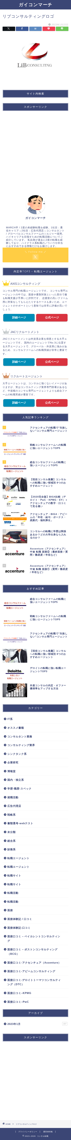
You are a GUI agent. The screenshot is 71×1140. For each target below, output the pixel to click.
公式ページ (52, 317)
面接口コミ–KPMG (19, 993)
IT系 (10, 719)
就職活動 (12, 797)
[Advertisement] (35, 149)
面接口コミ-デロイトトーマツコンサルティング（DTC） (34, 982)
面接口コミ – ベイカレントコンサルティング (33, 938)
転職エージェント (18, 858)
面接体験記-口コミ (19, 927)
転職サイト (14, 875)
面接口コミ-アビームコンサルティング (31, 971)
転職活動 (12, 892)
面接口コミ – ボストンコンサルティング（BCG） (32, 951)
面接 (10, 910)
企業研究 (12, 762)
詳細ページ (19, 317)
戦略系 (11, 814)
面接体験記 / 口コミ (19, 918)
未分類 (11, 832)
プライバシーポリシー (27, 1132)
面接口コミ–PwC (18, 1001)
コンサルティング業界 (21, 745)
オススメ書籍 (15, 727)
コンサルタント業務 (19, 736)
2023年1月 (36, 1023)
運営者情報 (48, 1132)
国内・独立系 (15, 779)
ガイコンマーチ (35, 4)
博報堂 (11, 771)
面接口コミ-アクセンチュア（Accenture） (34, 962)
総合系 (11, 840)
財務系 (11, 849)
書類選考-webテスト (20, 823)
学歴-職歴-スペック (19, 788)
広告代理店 (14, 805)
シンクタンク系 (17, 753)
